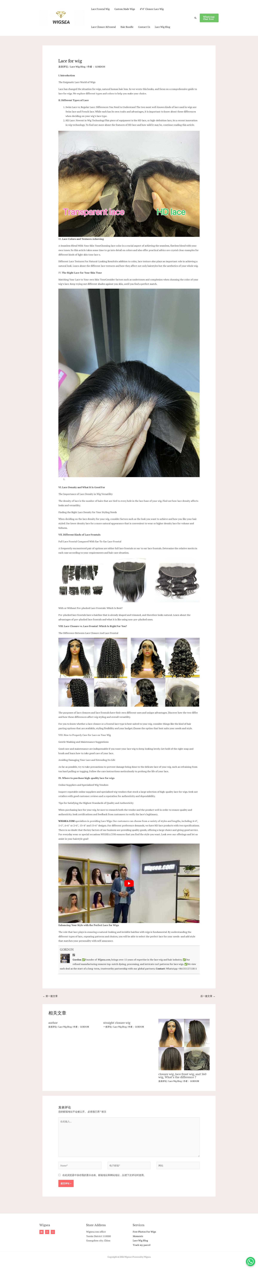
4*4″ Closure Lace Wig (152, 9)
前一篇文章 (50, 996)
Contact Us (144, 27)
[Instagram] (47, 1232)
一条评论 (107, 1026)
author (53, 1023)
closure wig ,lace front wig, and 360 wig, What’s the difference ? (182, 1075)
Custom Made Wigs (124, 9)
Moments (138, 1236)
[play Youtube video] (129, 883)
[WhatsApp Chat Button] (250, 1261)
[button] (195, 18)
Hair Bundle (126, 27)
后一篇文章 (207, 996)
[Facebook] (41, 1232)
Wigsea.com (103, 959)
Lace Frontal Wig (100, 9)
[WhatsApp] (53, 1232)
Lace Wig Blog (162, 27)
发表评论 (63, 66)
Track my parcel (141, 1245)
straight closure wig (116, 1023)
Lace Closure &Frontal (103, 27)
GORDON (67, 949)
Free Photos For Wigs (144, 1231)
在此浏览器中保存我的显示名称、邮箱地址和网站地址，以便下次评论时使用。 (104, 1175)
